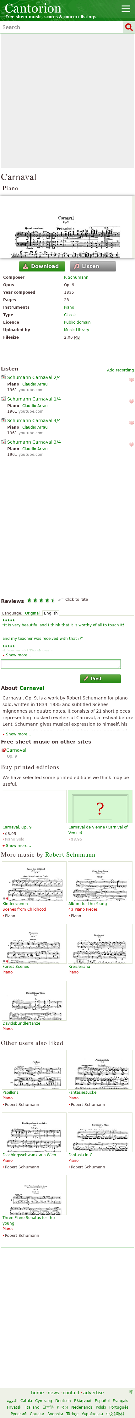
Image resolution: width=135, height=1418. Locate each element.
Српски (37, 1414)
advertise (93, 1392)
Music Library (76, 330)
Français (120, 1401)
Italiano (32, 1407)
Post (96, 678)
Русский (19, 1414)
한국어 (62, 1407)
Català (26, 1401)
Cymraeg (43, 1401)
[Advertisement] (67, 100)
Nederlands (82, 1407)
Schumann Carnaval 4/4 (34, 420)
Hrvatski (14, 1407)
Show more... (18, 655)
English (51, 613)
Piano (69, 307)
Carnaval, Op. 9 (17, 827)
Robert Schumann (70, 854)
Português (118, 1407)
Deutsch (63, 1401)
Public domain (77, 322)
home (37, 1392)
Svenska (55, 1414)
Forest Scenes (16, 966)
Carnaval (31, 688)
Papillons (11, 1092)
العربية (12, 1401)
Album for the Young (87, 904)
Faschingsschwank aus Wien (29, 1155)
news (53, 1392)
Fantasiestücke (82, 1092)
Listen (90, 266)
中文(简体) (115, 1414)
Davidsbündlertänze (21, 1023)
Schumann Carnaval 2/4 (34, 377)
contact (71, 1392)
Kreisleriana (79, 966)
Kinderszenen (15, 904)
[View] (67, 227)
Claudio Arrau (35, 384)
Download (45, 266)
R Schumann (76, 277)
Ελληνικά (83, 1401)
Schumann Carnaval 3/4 (34, 442)
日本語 (48, 1407)
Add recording (120, 370)
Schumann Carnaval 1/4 (34, 398)
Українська (92, 1414)
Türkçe (72, 1414)
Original (32, 613)
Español (102, 1401)
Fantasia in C (80, 1155)
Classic (70, 315)
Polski (101, 1407)
